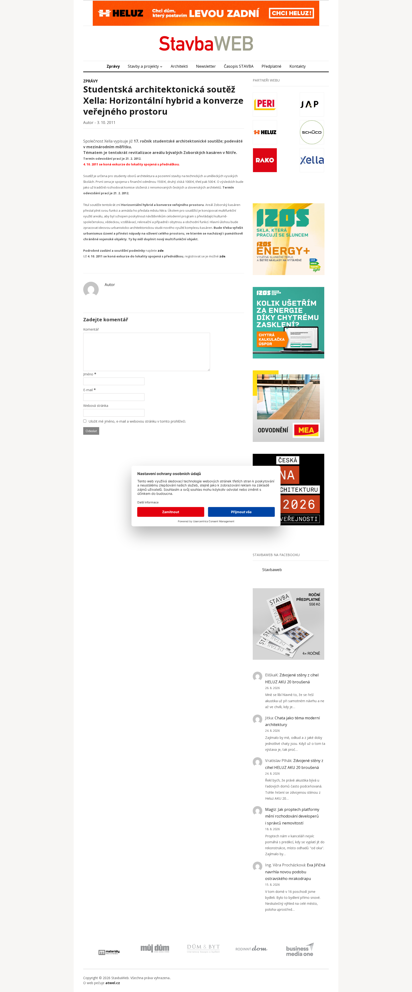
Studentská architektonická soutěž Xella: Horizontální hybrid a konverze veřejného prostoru (163, 100)
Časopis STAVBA (238, 66)
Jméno (88, 374)
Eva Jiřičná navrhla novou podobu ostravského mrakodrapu (295, 871)
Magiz (270, 809)
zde (161, 250)
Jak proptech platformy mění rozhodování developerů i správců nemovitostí (292, 816)
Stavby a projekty (143, 66)
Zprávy (113, 66)
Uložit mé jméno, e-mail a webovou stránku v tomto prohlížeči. (137, 421)
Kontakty (297, 66)
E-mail (88, 390)
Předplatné (271, 66)
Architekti (179, 66)
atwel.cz (112, 983)
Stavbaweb (272, 569)
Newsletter (206, 66)
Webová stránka (95, 405)
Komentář (91, 329)
